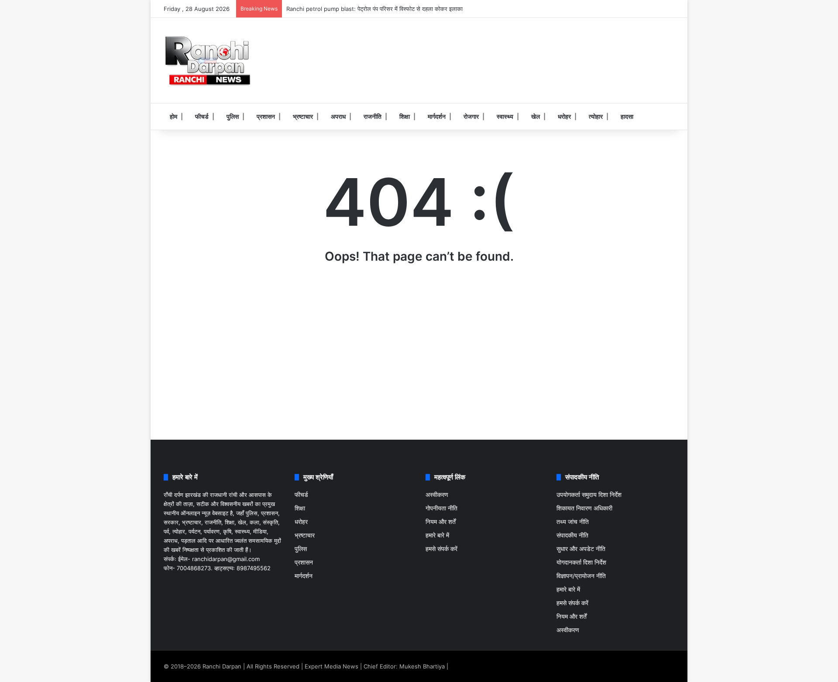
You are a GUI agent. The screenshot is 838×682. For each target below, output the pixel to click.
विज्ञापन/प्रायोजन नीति (581, 575)
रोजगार (471, 116)
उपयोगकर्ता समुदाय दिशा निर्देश (589, 494)
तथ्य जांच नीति (572, 521)
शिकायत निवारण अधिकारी (584, 508)
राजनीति (372, 116)
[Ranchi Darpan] (207, 60)
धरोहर (564, 116)
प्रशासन (266, 116)
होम (173, 116)
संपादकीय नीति (572, 535)
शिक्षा (404, 116)
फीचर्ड (202, 116)
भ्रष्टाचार (303, 116)
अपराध (338, 116)
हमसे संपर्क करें (441, 548)
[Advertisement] (506, 46)
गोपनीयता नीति (441, 508)
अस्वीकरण (437, 494)
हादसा (627, 116)
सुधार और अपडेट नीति (580, 548)
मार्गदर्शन (437, 116)
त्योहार (596, 116)
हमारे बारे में (437, 535)
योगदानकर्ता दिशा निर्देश (581, 562)
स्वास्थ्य (505, 116)
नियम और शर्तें (441, 521)
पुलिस (233, 116)
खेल (535, 116)
